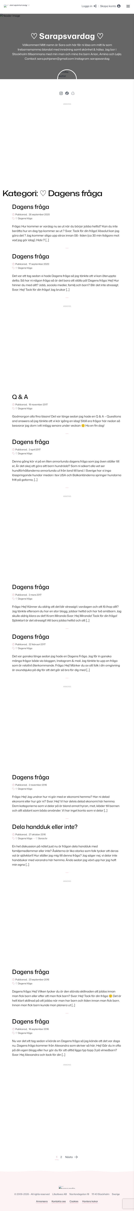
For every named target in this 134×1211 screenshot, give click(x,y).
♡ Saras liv (41, 838)
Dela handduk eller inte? (44, 826)
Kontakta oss (59, 1201)
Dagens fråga (30, 207)
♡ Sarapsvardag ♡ (67, 35)
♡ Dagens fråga (23, 218)
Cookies (74, 1201)
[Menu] (128, 6)
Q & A (20, 397)
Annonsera (42, 1201)
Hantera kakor (90, 1201)
